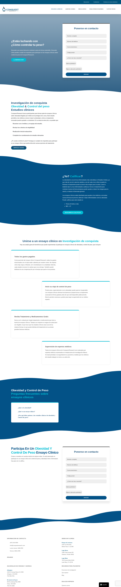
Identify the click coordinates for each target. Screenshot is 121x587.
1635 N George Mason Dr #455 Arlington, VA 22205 (15, 572)
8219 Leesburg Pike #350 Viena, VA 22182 (13, 582)
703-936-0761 (10, 576)
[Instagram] (9, 562)
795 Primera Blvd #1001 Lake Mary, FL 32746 (68, 560)
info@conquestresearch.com (17, 545)
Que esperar (65, 572)
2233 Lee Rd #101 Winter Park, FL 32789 (67, 544)
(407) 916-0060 (14, 542)
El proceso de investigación (69, 570)
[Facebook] (7, 562)
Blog (63, 575)
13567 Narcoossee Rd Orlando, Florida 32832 (68, 552)
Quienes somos (66, 585)
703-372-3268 (10, 585)
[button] (34, 408)
